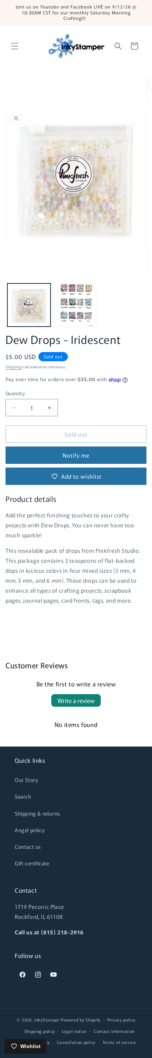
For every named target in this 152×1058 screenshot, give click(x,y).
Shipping (14, 366)
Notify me (76, 455)
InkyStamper (47, 1020)
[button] (15, 46)
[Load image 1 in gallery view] (29, 305)
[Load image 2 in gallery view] (75, 305)
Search (23, 796)
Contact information (114, 1031)
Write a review (76, 700)
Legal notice (74, 1031)
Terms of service (119, 1042)
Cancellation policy (76, 1042)
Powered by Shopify (80, 1020)
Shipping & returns (37, 813)
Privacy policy (121, 1020)
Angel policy (30, 830)
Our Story (26, 779)
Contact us (28, 846)
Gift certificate (32, 863)
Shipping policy (39, 1031)
